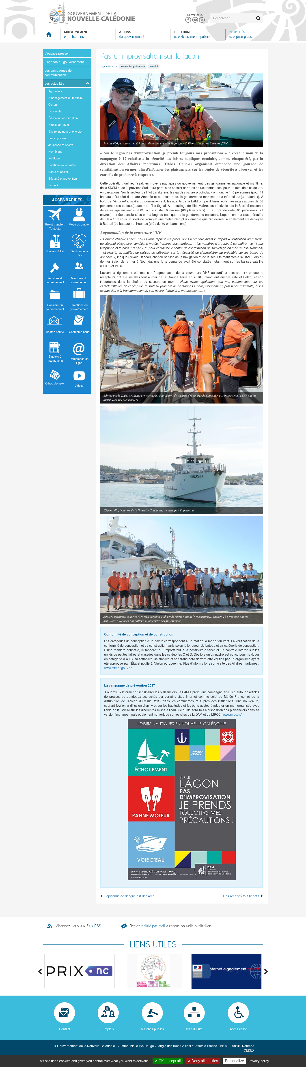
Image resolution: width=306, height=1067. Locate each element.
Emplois (108, 1029)
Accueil (51, 36)
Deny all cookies (204, 1061)
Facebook (188, 20)
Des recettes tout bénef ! (241, 895)
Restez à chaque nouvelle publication (170, 925)
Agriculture (55, 91)
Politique (54, 158)
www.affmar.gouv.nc (118, 668)
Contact (64, 1029)
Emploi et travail (58, 124)
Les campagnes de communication (58, 72)
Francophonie (57, 138)
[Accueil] (91, 13)
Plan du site (194, 1029)
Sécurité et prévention (62, 178)
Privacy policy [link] (258, 1061)
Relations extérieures (62, 165)
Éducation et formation (63, 118)
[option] (79, 971)
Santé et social (58, 172)
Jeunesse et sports (60, 145)
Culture (53, 104)
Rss (202, 20)
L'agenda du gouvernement (64, 62)
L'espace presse (56, 53)
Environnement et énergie (65, 131)
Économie (54, 111)
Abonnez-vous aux (78, 926)
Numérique (55, 151)
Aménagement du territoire (65, 98)
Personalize (234, 1061)
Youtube (195, 20)
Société (53, 185)
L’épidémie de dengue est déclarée (129, 895)
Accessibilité (238, 1029)
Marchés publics (152, 1029)
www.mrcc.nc (232, 714)
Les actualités (54, 83)
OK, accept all (169, 1061)
